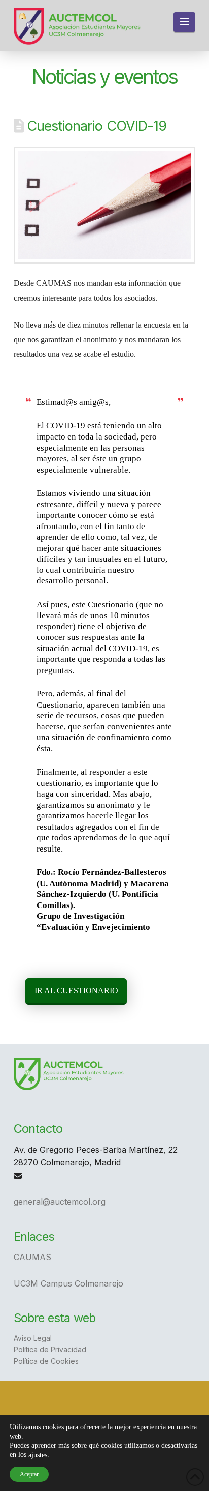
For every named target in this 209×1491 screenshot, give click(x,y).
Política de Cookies (46, 1361)
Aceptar (29, 1474)
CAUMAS (32, 1257)
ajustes (37, 1455)
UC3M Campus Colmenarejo (68, 1283)
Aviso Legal (33, 1338)
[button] (184, 22)
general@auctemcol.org (60, 1201)
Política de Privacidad (50, 1349)
